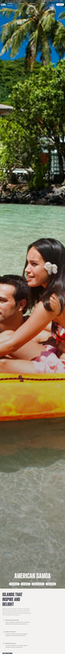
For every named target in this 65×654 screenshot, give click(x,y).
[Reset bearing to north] (61, 596)
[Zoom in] (61, 593)
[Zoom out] (61, 594)
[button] (61, 1)
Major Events (10, 5)
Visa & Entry (49, 0)
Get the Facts (43, 0)
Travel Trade (56, 0)
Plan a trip (61, 4)
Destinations (10, 3)
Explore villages (51, 584)
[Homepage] (3, 5)
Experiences (21, 3)
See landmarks (26, 584)
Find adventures (14, 584)
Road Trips (43, 3)
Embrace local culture (38, 584)
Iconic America (32, 3)
